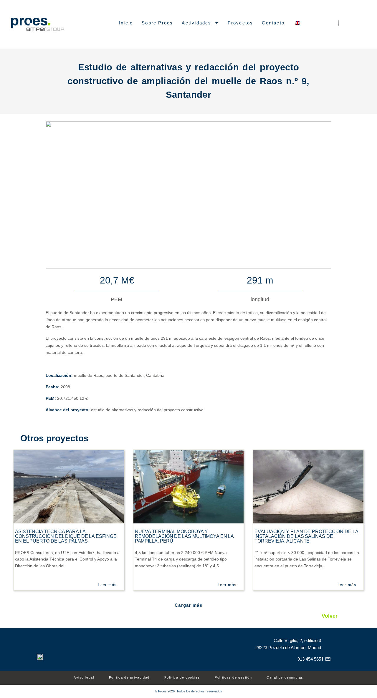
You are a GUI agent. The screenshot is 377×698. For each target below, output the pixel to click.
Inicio (126, 22)
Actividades (196, 22)
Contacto (273, 22)
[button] (188, 605)
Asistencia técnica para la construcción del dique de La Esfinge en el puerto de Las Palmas (65, 536)
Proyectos (240, 22)
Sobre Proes (157, 22)
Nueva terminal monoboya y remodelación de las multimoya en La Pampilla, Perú (184, 536)
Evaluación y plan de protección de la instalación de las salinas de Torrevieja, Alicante (306, 536)
